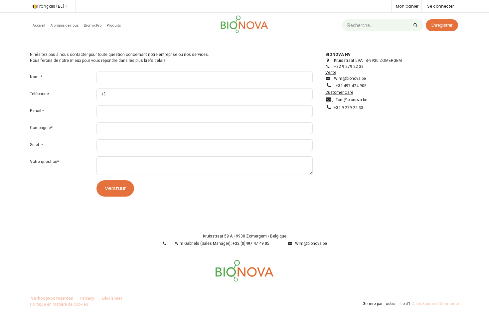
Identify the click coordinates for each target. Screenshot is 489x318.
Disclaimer (112, 298)
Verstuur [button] (115, 188)
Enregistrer (441, 25)
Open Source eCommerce (435, 303)
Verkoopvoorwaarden (52, 298)
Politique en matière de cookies (59, 304)
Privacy (87, 298)
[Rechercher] (415, 25)
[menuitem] (39, 25)
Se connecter (440, 6)
